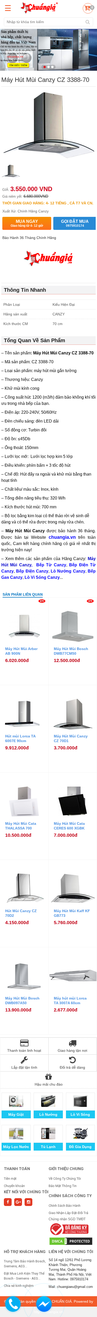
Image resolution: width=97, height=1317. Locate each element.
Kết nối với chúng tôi (26, 1192)
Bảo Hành (16, 1114)
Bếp (48, 1114)
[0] (87, 9)
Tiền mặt (10, 1178)
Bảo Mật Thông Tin (63, 1186)
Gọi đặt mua (75, 223)
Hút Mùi (48, 1147)
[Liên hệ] (13, 1303)
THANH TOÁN (17, 1168)
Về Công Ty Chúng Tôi (65, 1178)
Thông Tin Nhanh (25, 290)
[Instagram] (28, 1202)
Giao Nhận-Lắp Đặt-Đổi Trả (68, 1213)
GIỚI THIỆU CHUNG (66, 1168)
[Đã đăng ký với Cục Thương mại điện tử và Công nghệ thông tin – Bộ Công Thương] (69, 1229)
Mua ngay (27, 223)
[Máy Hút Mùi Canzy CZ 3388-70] (10, 172)
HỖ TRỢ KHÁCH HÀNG (25, 1251)
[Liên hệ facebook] (44, 1303)
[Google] (18, 1202)
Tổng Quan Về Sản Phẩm (34, 340)
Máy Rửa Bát (80, 1147)
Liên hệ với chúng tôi (71, 1251)
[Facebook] (8, 1202)
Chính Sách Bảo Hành (64, 1206)
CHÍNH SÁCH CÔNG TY (70, 1195)
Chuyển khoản (14, 1186)
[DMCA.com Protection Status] (71, 1241)
